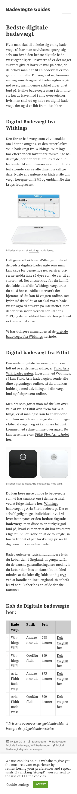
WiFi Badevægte (40, 745)
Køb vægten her (62, 642)
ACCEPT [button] (40, 784)
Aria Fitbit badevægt (41, 508)
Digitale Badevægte (17, 745)
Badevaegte (38, 741)
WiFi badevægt (17, 149)
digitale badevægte (30, 749)
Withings (34, 250)
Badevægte (59, 741)
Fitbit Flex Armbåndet (52, 434)
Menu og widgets (66, 13)
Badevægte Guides (28, 9)
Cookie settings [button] (18, 784)
